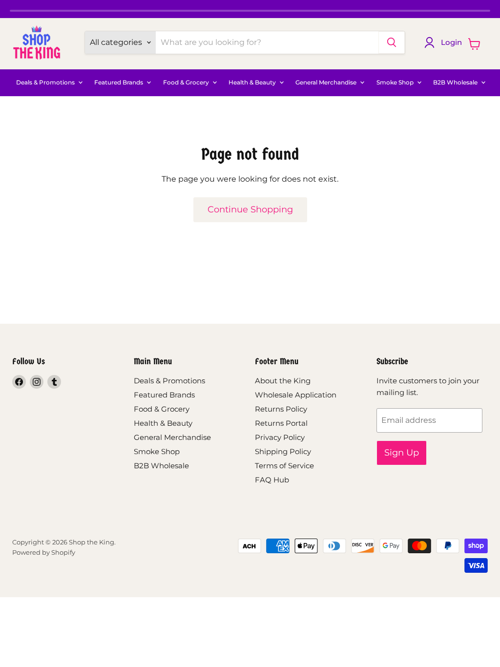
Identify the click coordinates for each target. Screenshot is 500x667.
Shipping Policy (283, 451)
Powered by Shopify (43, 552)
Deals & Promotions (46, 82)
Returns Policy (281, 409)
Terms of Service (284, 465)
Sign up (401, 452)
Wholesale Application (295, 394)
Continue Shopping (250, 209)
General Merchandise (326, 82)
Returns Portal (281, 423)
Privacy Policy (280, 437)
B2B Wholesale (456, 82)
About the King (283, 380)
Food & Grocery (186, 82)
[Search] (391, 42)
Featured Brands (119, 82)
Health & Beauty (253, 82)
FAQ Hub (272, 479)
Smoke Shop (395, 82)
